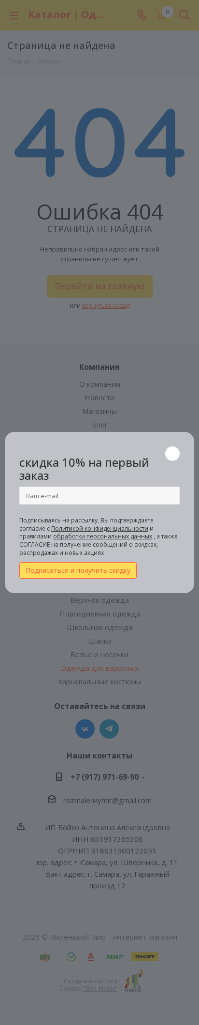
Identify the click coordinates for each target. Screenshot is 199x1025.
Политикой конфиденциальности (99, 528)
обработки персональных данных (102, 536)
